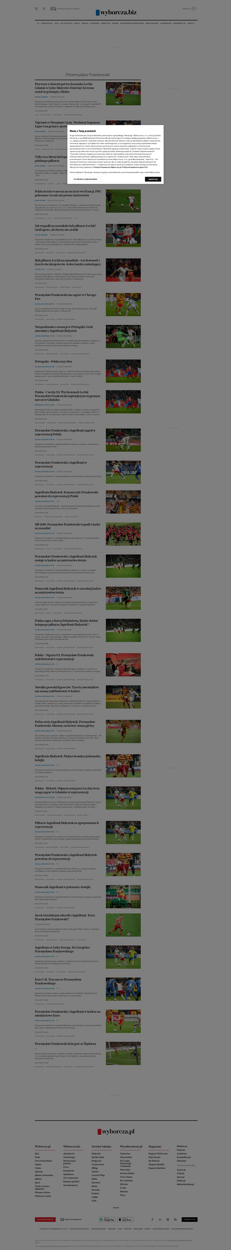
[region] (115, 154)
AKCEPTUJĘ (153, 179)
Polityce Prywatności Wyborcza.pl (107, 167)
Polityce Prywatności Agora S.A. (135, 167)
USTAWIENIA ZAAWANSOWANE (85, 179)
